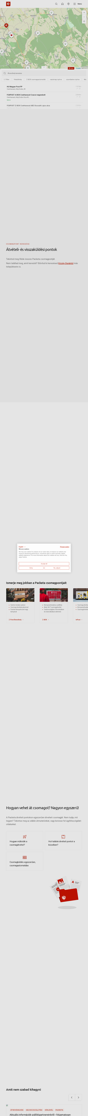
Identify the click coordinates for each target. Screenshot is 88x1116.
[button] (22, 547)
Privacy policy (64, 547)
